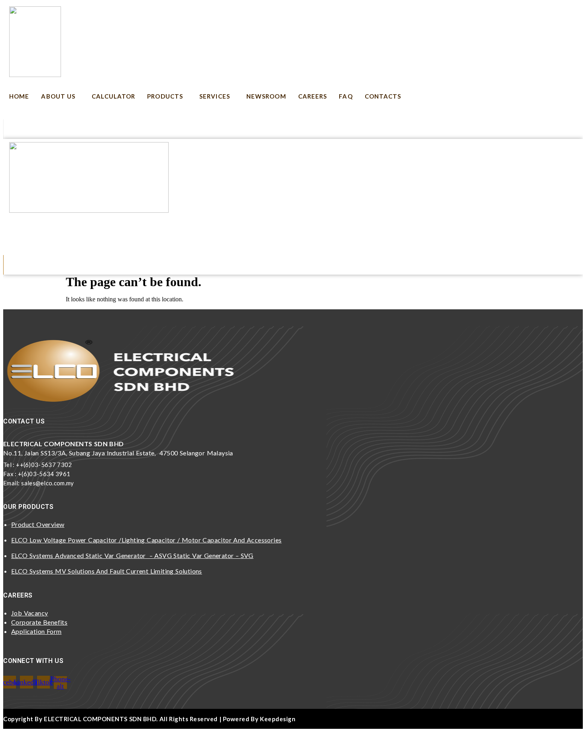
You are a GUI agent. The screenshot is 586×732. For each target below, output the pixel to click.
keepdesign (277, 718)
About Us (58, 96)
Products (165, 96)
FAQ (345, 96)
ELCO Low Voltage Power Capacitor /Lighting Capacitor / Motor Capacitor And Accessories (146, 540)
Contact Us (330, 231)
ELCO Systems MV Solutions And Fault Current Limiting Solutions (106, 571)
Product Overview (37, 524)
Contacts (383, 96)
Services (214, 96)
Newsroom (266, 96)
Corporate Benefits (39, 622)
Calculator (113, 96)
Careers (312, 96)
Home (19, 96)
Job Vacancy (29, 613)
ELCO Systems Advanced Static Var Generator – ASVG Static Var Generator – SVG (132, 555)
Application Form (36, 631)
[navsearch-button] (16, 128)
